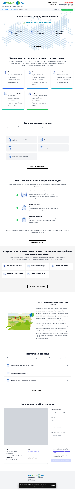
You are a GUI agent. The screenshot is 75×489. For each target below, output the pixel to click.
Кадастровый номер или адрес (58, 432)
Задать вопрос (37, 390)
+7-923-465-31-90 (52, 2)
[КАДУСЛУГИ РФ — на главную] (13, 3)
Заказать (67, 9)
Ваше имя (53, 417)
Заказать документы (37, 286)
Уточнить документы (37, 167)
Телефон (53, 424)
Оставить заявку (37, 242)
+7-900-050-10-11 (52, 4)
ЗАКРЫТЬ (52, 485)
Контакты (56, 9)
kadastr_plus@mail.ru (33, 451)
